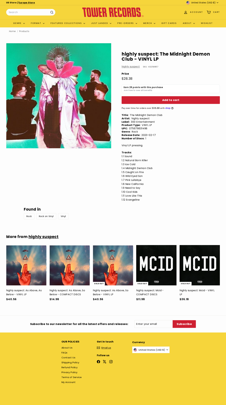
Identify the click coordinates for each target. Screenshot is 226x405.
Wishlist (207, 23)
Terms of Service (71, 377)
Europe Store (27, 2)
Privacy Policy (69, 372)
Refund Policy (69, 367)
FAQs (64, 352)
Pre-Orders (126, 23)
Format (36, 23)
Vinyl (63, 216)
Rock (29, 216)
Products (24, 31)
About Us (66, 347)
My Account (68, 382)
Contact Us (68, 357)
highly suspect (131, 66)
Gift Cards (169, 23)
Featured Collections (67, 23)
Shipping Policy (70, 362)
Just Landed (100, 23)
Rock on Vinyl (46, 216)
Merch (148, 23)
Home (12, 31)
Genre (17, 23)
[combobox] (30, 12)
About (187, 23)
